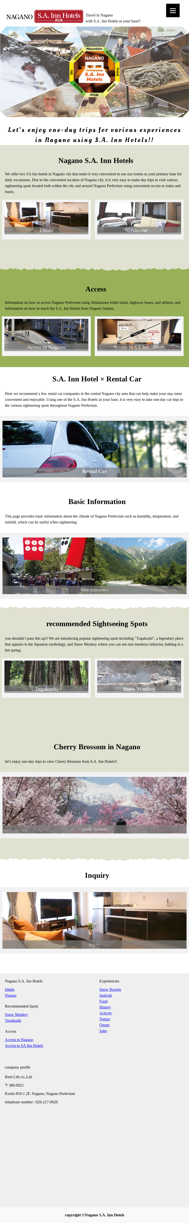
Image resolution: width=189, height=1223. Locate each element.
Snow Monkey (16, 1014)
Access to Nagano (19, 1040)
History (105, 1007)
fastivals (105, 995)
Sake (103, 1031)
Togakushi (13, 1020)
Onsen (104, 1025)
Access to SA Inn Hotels (24, 1046)
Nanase (10, 995)
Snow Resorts (110, 989)
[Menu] (173, 10)
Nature (104, 1019)
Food (103, 1001)
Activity (105, 1013)
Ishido (10, 989)
